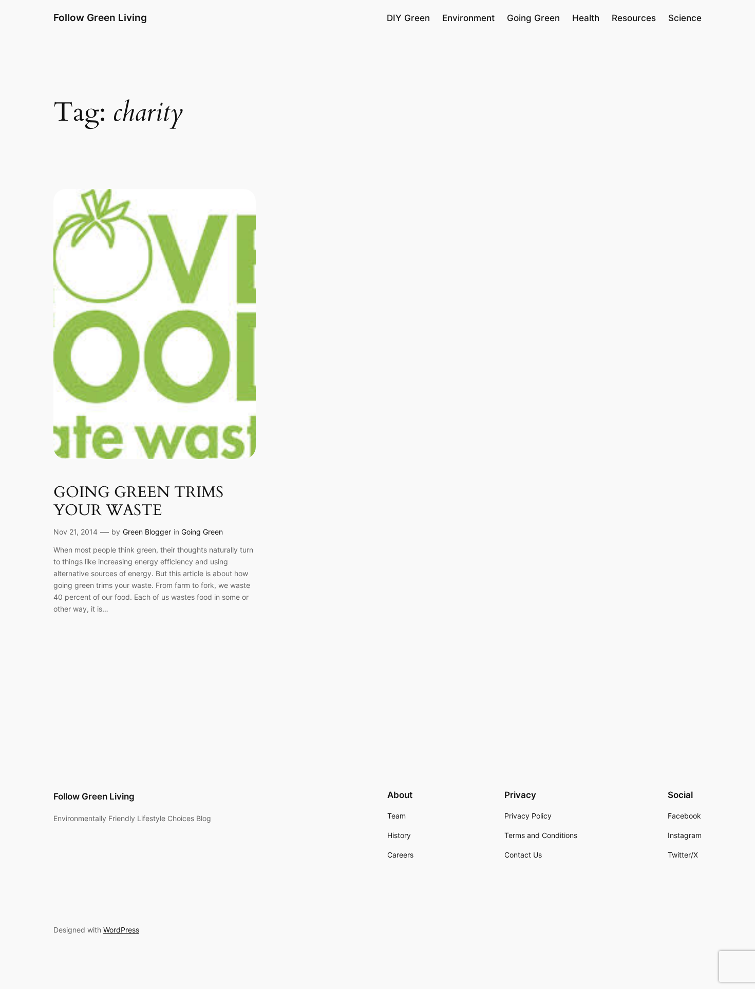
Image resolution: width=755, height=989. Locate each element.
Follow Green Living (100, 17)
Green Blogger (147, 531)
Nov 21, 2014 (75, 531)
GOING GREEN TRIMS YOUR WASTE (138, 502)
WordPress (121, 929)
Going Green (202, 531)
